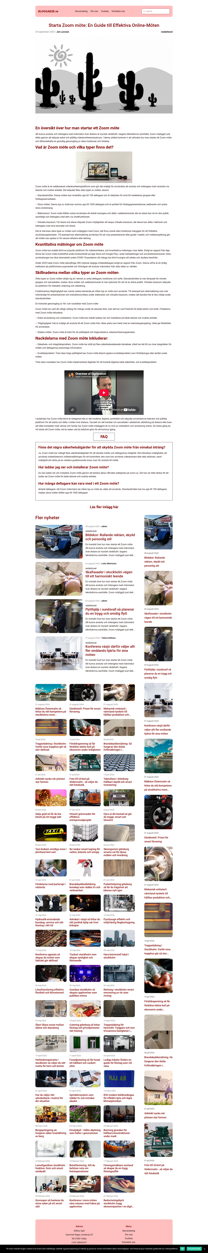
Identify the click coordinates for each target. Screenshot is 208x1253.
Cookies (105, 11)
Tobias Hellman (108, 638)
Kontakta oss (118, 11)
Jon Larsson (62, 31)
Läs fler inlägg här (104, 507)
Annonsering (81, 11)
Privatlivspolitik (194, 1249)
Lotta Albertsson (108, 563)
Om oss (94, 11)
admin (104, 526)
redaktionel (167, 31)
